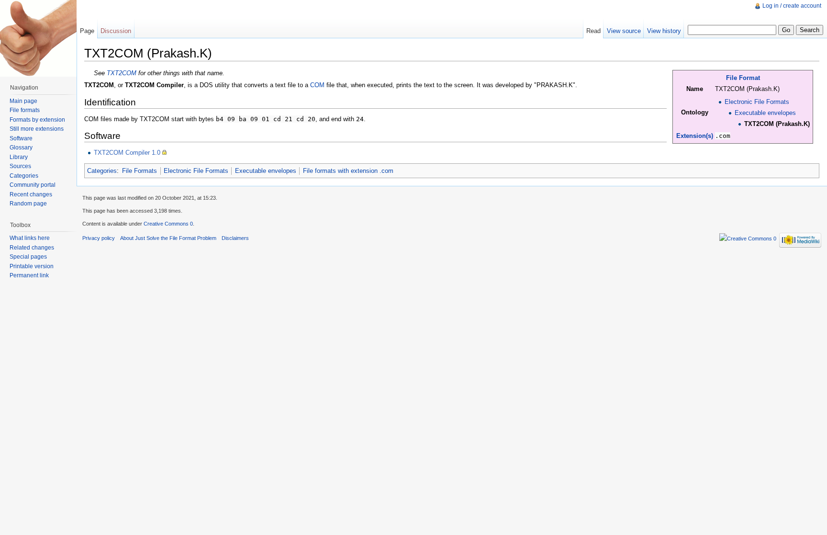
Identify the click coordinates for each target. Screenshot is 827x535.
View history (664, 30)
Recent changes (31, 194)
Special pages (28, 256)
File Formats (139, 170)
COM (317, 85)
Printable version (32, 266)
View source (624, 30)
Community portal (33, 185)
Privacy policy (98, 238)
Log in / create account (791, 5)
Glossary (21, 147)
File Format (743, 77)
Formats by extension (37, 119)
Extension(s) (694, 135)
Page (87, 30)
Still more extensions (37, 128)
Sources (20, 166)
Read (593, 30)
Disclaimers (235, 238)
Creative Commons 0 (168, 224)
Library (19, 157)
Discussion (116, 30)
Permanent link (29, 275)
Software (21, 138)
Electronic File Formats (757, 101)
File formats (25, 110)
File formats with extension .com (348, 170)
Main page (23, 101)
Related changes (32, 247)
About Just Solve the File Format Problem (168, 238)
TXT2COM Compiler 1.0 (127, 152)
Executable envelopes (765, 112)
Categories (102, 170)
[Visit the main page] (38, 38)
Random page (28, 203)
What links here (30, 238)
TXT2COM (121, 73)
